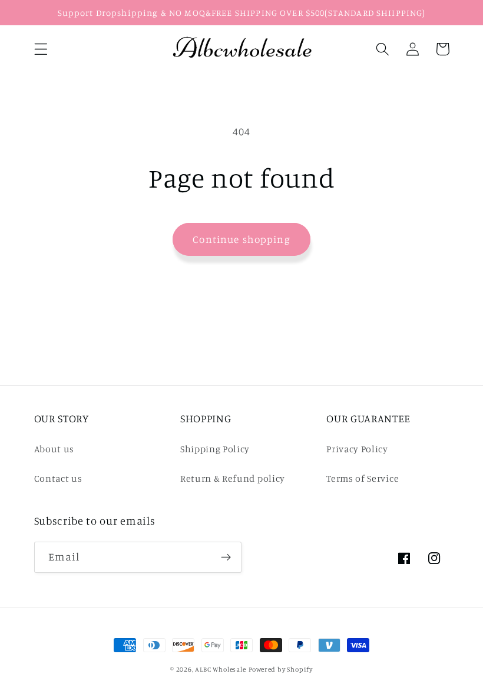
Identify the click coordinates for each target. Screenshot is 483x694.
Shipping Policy (215, 449)
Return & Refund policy (232, 478)
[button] (41, 49)
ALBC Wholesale (220, 669)
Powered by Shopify (281, 669)
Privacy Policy (357, 449)
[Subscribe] (226, 557)
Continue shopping (241, 239)
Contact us (58, 478)
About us (54, 449)
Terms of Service (362, 478)
